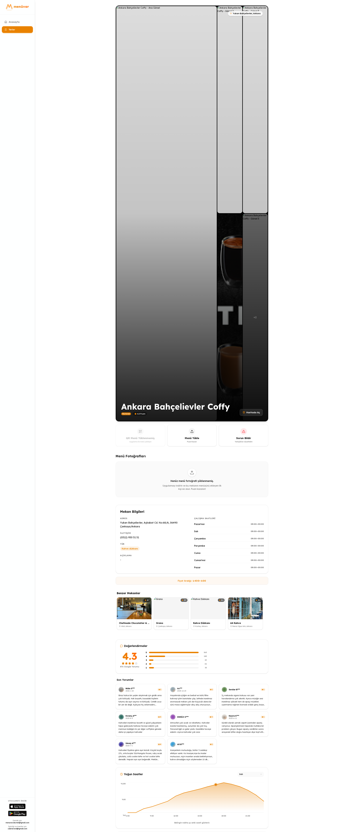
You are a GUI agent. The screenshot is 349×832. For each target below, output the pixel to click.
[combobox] (251, 774)
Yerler (12, 29)
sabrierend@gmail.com (17, 829)
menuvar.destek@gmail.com (17, 823)
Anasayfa (14, 22)
